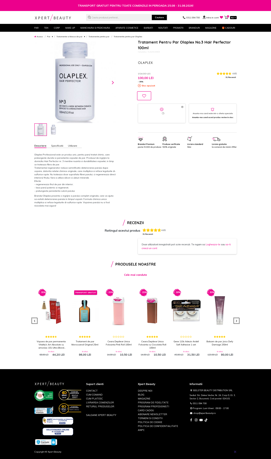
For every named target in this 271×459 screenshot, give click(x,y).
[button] (113, 82)
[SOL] (58, 432)
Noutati (163, 27)
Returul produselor (100, 406)
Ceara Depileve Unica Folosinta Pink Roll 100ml (119, 343)
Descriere (40, 145)
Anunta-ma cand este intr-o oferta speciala (213, 113)
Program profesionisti (153, 406)
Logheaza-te (213, 244)
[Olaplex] (146, 63)
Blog (141, 394)
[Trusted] (43, 396)
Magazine (210, 27)
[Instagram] (196, 420)
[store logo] (57, 17)
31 (231, 77)
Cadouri (228, 27)
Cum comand (94, 394)
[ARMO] (43, 410)
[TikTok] (206, 420)
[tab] (42, 146)
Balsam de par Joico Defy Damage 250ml (220, 343)
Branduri (194, 27)
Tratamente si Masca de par (69, 36)
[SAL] (58, 421)
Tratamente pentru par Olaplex (128, 36)
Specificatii (57, 145)
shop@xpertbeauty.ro (204, 413)
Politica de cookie (150, 422)
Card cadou (146, 410)
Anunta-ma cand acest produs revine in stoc (212, 117)
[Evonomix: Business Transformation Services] (235, 451)
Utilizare (72, 145)
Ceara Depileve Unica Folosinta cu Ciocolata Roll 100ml (152, 344)
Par (48, 36)
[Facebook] (191, 420)
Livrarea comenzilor (100, 402)
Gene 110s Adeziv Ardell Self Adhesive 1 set (186, 343)
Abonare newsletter (152, 414)
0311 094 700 (200, 403)
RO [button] (232, 17)
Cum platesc (94, 398)
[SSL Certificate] (46, 441)
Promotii (178, 27)
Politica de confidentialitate (158, 426)
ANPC (141, 430)
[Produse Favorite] (221, 17)
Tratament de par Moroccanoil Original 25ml (85, 343)
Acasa (40, 36)
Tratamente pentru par (99, 36)
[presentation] (35, 321)
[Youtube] (201, 420)
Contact (92, 390)
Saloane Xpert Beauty (101, 415)
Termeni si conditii (150, 418)
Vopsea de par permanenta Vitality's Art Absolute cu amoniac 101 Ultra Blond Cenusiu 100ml (51, 344)
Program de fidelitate (153, 402)
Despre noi (145, 390)
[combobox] (127, 17)
